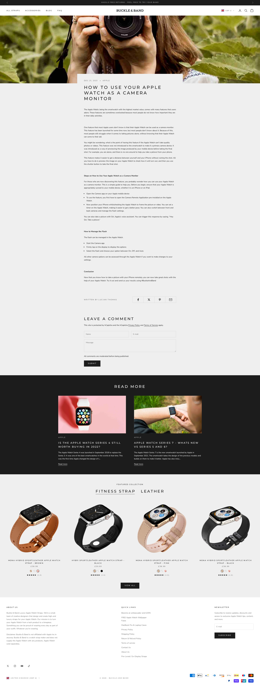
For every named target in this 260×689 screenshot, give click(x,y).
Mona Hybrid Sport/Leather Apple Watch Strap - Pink (162, 561)
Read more (62, 464)
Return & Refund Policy (131, 638)
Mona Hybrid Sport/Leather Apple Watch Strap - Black (226, 561)
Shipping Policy (127, 634)
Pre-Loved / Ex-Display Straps (134, 656)
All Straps (13, 10)
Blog (49, 10)
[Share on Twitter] (149, 300)
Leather (152, 491)
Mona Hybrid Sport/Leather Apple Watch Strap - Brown (34, 561)
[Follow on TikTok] (29, 666)
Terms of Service (151, 325)
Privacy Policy (134, 325)
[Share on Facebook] (138, 300)
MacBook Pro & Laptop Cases (134, 625)
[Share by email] (170, 300)
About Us (125, 652)
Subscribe (224, 635)
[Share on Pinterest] (160, 300)
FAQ (59, 10)
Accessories (32, 10)
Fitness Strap (115, 491)
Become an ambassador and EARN (136, 613)
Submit (92, 363)
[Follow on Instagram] (15, 666)
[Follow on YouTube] (22, 666)
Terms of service (128, 643)
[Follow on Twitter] (7, 666)
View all (130, 585)
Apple (106, 81)
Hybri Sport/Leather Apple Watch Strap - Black (98, 561)
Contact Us (126, 647)
